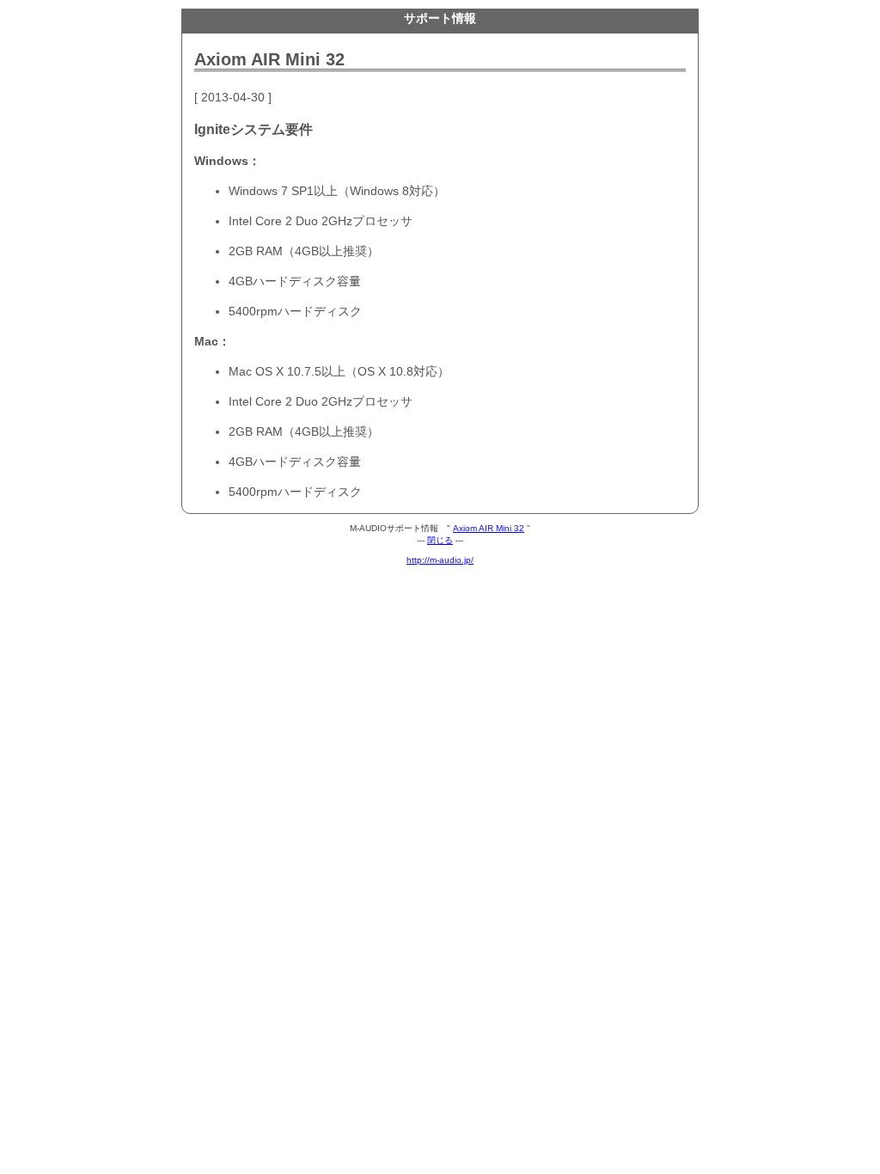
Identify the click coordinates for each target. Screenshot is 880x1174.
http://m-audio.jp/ (440, 560)
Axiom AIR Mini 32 (488, 528)
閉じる (440, 540)
